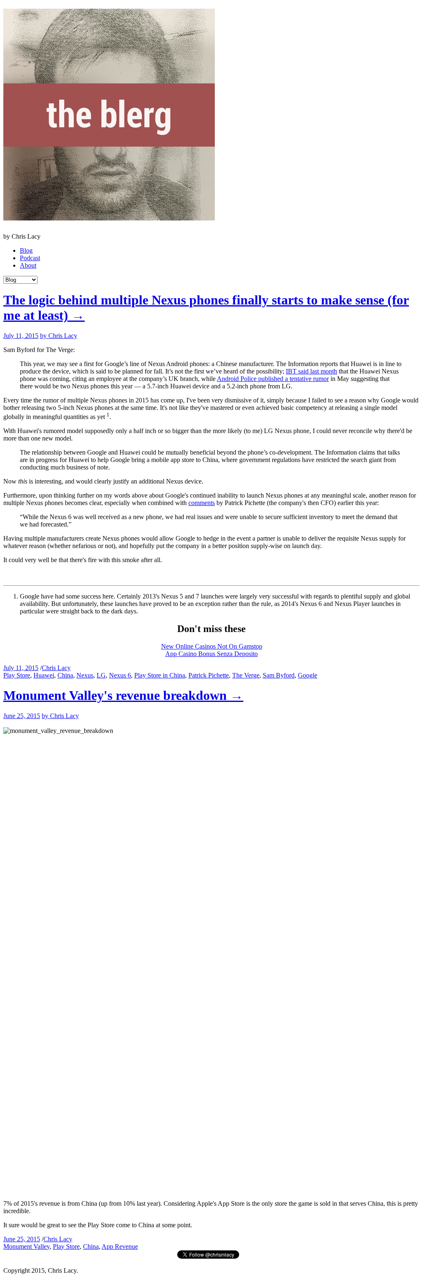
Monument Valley (26, 1246)
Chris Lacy (56, 667)
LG (101, 675)
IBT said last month (311, 371)
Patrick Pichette (208, 675)
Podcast (30, 257)
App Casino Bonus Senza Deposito (211, 653)
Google (307, 675)
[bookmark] (109, 215)
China (65, 675)
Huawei (43, 675)
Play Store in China (159, 675)
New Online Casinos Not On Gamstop (211, 646)
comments (201, 502)
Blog (26, 250)
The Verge (245, 675)
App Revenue (120, 1246)
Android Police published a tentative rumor (273, 378)
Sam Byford (279, 675)
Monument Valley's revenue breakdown (123, 695)
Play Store (16, 675)
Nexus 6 (120, 675)
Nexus (84, 675)
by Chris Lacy (58, 335)
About (28, 265)
